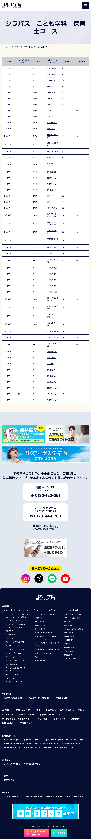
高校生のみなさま (11, 739)
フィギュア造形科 (70, 658)
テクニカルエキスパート (72, 610)
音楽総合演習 (52, 382)
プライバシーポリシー (31, 796)
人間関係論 (51, 110)
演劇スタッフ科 (40, 625)
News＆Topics (27, 714)
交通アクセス (59, 719)
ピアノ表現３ (51, 358)
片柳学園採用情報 (31, 763)
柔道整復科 (39, 660)
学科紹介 (6, 606)
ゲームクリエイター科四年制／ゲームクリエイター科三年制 (17, 625)
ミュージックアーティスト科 (15, 657)
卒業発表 (50, 364)
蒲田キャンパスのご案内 (14, 698)
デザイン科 (9, 638)
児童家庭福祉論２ (52, 240)
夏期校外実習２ (52, 388)
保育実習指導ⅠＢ (52, 164)
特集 (80, 710)
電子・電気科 (69, 633)
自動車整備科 (69, 640)
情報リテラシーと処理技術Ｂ (52, 223)
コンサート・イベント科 (43, 614)
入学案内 (50, 710)
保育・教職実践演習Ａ (52, 299)
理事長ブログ (26, 723)
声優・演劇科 (10, 664)
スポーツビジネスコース (43, 653)
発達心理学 (51, 129)
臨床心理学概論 (52, 337)
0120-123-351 (47, 495)
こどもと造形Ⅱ (52, 253)
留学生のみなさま (31, 739)
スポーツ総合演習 (52, 344)
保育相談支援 (52, 247)
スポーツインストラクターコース (46, 649)
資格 (38, 710)
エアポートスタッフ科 (42, 633)
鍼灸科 (37, 657)
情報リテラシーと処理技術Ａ (52, 215)
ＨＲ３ (49, 196)
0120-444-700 (47, 516)
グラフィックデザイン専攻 (14, 642)
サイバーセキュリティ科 (72, 614)
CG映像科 (9, 634)
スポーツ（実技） (51, 232)
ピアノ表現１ (51, 68)
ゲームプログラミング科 (72, 629)
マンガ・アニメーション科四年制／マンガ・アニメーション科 (17, 615)
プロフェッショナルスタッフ (44, 610)
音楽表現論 (51, 80)
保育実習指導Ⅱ (52, 376)
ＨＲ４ (49, 202)
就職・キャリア (23, 710)
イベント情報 (42, 719)
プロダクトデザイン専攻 (14, 653)
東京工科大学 (9, 780)
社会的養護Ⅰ (52, 92)
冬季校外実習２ (52, 400)
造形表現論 (51, 116)
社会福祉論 (51, 98)
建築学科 (67, 644)
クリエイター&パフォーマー (15, 610)
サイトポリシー (10, 796)
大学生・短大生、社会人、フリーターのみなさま (64, 739)
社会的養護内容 (52, 331)
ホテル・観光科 (40, 629)
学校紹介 (6, 710)
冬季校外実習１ (52, 184)
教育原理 (50, 86)
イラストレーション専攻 (14, 646)
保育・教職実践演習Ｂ (52, 307)
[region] (45, 230)
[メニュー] (85, 5)
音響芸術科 (39, 618)
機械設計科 (68, 636)
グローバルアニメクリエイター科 (17, 621)
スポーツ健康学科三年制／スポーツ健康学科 (17, 669)
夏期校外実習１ (52, 178)
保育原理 (50, 157)
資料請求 (75, 719)
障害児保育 (51, 104)
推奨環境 (78, 796)
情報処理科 (68, 625)
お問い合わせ (8, 723)
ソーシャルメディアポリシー (57, 796)
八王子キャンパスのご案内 (40, 698)
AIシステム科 (69, 621)
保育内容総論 (52, 172)
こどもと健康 (52, 274)
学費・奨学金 (66, 710)
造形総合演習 (52, 352)
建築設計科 (68, 647)
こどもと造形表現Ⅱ (52, 324)
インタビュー (8, 714)
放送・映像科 (40, 621)
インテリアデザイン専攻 (14, 649)
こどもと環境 (52, 268)
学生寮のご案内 (62, 698)
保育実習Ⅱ (51, 370)
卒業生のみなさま (31, 747)
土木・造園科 (69, 651)
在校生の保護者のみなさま (45, 743)
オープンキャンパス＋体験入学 (16, 719)
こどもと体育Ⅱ (52, 286)
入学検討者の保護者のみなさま (16, 743)
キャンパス (7, 694)
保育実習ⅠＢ (52, 190)
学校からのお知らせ (49, 714)
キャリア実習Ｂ (52, 394)
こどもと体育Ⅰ (52, 280)
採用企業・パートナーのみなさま (57, 747)
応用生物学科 (69, 655)
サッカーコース (11, 674)
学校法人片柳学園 (11, 763)
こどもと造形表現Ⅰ (52, 315)
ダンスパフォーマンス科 (14, 660)
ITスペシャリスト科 (71, 618)
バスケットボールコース (14, 682)
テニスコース (10, 678)
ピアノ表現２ (51, 74)
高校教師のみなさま (70, 743)
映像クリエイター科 (12, 631)
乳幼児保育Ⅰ (52, 122)
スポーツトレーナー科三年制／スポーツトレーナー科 (47, 637)
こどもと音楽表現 (52, 260)
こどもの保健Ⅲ (52, 292)
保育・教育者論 (52, 151)
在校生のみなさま (11, 747)
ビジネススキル (52, 208)
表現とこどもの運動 (52, 136)
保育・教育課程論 (52, 144)
